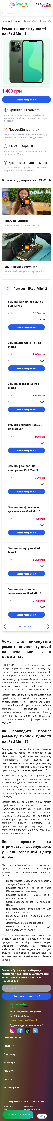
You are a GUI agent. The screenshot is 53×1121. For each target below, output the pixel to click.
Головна (6, 21)
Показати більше (26, 626)
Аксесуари (10, 1087)
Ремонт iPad (30, 21)
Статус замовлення (18, 1114)
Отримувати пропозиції (26, 996)
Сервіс (17, 21)
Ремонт (8, 1070)
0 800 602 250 (21, 1015)
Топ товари (10, 1054)
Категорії (9, 1062)
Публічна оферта (8, 1108)
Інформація (11, 1037)
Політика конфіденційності (33, 1108)
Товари (8, 1045)
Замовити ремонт (26, 99)
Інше (7, 1079)
